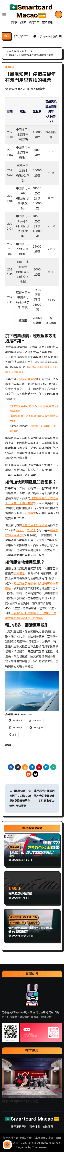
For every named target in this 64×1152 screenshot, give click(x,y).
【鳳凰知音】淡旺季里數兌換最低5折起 (31, 854)
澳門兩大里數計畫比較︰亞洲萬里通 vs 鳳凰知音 (30, 930)
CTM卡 (31, 530)
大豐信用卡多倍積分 (34, 525)
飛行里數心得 (17, 922)
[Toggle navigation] (4, 14)
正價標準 (30, 513)
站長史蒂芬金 (27, 379)
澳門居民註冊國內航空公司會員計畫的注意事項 (44, 796)
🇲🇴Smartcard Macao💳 (31, 11)
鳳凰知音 (9, 67)
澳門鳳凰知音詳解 (20, 894)
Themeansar (40, 1147)
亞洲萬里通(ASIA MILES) (23, 917)
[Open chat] (7, 1144)
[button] (11, 1032)
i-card (20, 530)
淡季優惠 (19, 573)
